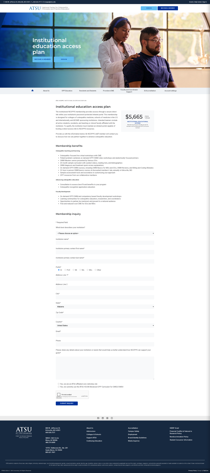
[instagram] (107, 418)
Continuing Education (94, 441)
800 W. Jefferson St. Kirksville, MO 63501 (53, 429)
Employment (132, 434)
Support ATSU (92, 438)
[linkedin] (103, 418)
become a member (168, 8)
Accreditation (133, 428)
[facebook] (98, 418)
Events (191, 2)
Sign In (205, 2)
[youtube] (111, 418)
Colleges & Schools (94, 434)
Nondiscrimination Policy (179, 437)
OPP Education (67, 91)
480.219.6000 (50, 442)
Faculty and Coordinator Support (129, 91)
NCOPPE (61, 100)
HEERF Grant (174, 428)
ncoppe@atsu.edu (50, 2)
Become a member (42, 59)
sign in (149, 8)
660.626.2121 (50, 432)
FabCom (205, 470)
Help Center (198, 2)
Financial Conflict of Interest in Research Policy (181, 432)
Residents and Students (87, 91)
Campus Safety (133, 431)
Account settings (171, 91)
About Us (46, 91)
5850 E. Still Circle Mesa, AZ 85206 (52, 439)
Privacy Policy (192, 470)
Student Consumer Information (181, 440)
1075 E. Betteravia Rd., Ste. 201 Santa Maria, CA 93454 (57, 449)
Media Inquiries (134, 441)
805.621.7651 (50, 452)
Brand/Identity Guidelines (137, 438)
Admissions (91, 431)
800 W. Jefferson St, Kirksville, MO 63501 (17, 2)
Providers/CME (108, 91)
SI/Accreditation (150, 91)
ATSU (57, 100)
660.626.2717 (37, 2)
